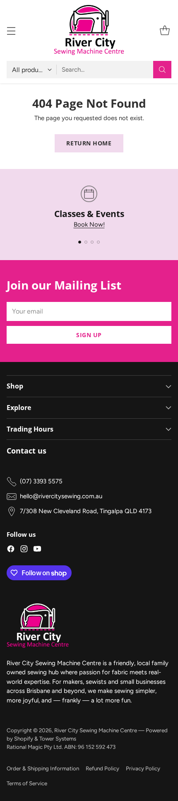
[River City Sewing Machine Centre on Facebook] (11, 550)
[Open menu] (10, 30)
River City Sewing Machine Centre (95, 730)
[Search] (162, 69)
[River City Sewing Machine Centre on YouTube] (37, 550)
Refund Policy (102, 768)
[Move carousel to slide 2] (85, 242)
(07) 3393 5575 (41, 481)
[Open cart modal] (164, 30)
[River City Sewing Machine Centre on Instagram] (24, 550)
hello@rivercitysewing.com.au (61, 496)
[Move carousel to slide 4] (98, 242)
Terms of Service (27, 783)
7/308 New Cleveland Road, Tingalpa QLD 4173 (86, 511)
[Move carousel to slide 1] (79, 242)
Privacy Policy (143, 768)
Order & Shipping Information (43, 768)
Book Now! (89, 224)
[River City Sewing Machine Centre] (89, 30)
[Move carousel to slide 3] (92, 242)
